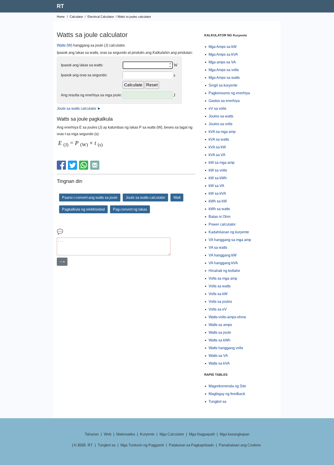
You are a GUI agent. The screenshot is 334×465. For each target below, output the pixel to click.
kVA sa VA (217, 155)
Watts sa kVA (219, 363)
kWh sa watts (219, 209)
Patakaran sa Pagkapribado (191, 445)
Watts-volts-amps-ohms (227, 317)
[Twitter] (73, 168)
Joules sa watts (221, 116)
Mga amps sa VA (222, 62)
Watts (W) (64, 45)
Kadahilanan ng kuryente (229, 232)
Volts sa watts (220, 286)
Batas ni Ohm (219, 217)
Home (61, 16)
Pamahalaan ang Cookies (240, 445)
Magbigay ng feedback (227, 394)
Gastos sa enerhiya (224, 101)
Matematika (125, 434)
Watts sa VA (218, 356)
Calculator (76, 16)
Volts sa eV (218, 309)
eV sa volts (217, 108)
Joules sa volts (220, 124)
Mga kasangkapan (234, 434)
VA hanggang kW (223, 255)
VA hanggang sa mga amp (230, 240)
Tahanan (92, 434)
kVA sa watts (219, 139)
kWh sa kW (218, 201)
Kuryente (147, 434)
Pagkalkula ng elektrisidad (83, 209)
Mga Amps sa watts (224, 78)
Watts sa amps (220, 325)
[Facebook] (62, 168)
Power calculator (222, 224)
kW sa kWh (218, 178)
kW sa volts (218, 170)
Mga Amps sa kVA (223, 54)
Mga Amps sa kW (223, 47)
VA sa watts (218, 247)
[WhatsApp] (84, 168)
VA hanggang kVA (223, 263)
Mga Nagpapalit (202, 434)
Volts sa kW (218, 294)
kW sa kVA (217, 193)
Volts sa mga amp (223, 278)
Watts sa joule (220, 332)
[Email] (95, 168)
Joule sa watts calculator (145, 197)
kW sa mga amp (221, 162)
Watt (176, 197)
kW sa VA (216, 186)
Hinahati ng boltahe (224, 271)
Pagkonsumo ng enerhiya (229, 93)
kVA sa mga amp (222, 132)
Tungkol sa (217, 401)
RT (60, 6)
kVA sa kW (217, 147)
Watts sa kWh (219, 340)
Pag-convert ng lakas (130, 209)
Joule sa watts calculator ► (79, 108)
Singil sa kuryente (223, 85)
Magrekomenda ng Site (227, 386)
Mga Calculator (172, 434)
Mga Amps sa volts (224, 70)
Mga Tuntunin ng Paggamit (142, 445)
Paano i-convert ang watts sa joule (89, 197)
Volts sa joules (220, 301)
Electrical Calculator (100, 16)
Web (107, 434)
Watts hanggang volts (226, 348)
